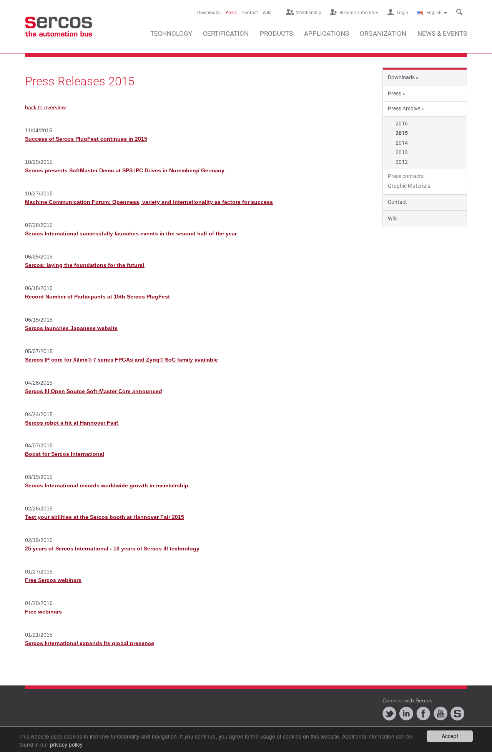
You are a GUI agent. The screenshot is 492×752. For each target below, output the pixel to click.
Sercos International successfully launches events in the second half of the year (131, 233)
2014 (402, 143)
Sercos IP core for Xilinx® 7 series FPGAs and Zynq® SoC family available (121, 360)
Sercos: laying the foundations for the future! (85, 265)
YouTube (440, 713)
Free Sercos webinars (53, 580)
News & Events (442, 33)
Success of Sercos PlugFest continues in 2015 (86, 139)
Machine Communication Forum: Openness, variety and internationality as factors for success (149, 202)
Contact (249, 12)
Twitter (389, 713)
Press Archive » (406, 108)
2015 (402, 133)
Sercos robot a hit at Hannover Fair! (72, 423)
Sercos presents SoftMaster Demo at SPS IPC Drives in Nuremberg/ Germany (124, 170)
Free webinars (43, 612)
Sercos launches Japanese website (71, 328)
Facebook (423, 713)
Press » (396, 93)
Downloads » (403, 77)
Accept (450, 736)
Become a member (358, 12)
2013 (402, 152)
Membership (308, 12)
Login (402, 12)
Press (231, 12)
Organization (383, 33)
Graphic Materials (409, 186)
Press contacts (406, 176)
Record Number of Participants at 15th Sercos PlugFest (97, 296)
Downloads (209, 12)
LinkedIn (406, 713)
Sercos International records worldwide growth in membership (106, 485)
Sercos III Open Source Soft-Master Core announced (93, 391)
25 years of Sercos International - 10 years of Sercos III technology (112, 548)
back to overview (45, 107)
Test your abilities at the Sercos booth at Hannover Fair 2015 (104, 517)
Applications (326, 33)
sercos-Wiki (457, 713)
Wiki (267, 12)
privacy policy (66, 744)
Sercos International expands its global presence (89, 643)
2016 (402, 123)
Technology (171, 33)
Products (276, 33)
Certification (226, 33)
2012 (402, 162)
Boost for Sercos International (64, 454)
